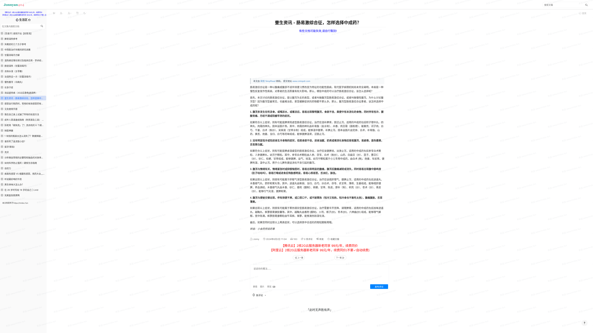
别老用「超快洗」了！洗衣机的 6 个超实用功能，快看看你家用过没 (24, 125)
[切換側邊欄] (53, 13)
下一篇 (339, 258)
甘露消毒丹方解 (11, 55)
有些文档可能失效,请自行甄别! (318, 31)
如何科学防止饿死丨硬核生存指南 (20, 163)
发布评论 (379, 286)
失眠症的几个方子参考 (14, 44)
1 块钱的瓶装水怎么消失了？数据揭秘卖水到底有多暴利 (24, 136)
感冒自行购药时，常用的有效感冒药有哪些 (24, 103)
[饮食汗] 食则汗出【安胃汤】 (18, 33)
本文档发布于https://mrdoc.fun (15, 203)
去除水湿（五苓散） (13, 71)
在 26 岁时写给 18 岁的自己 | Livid (20, 190)
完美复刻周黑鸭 (11, 195)
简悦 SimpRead (267, 81)
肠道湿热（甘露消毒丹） (15, 65)
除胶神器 (8, 130)
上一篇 (300, 258)
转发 (321, 239)
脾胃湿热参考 (10, 38)
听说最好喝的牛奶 (12, 179)
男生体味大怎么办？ (13, 184)
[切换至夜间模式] (84, 13)
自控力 (7, 168)
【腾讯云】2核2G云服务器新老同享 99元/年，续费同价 (23, 12)
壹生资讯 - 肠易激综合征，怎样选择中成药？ (24, 98)
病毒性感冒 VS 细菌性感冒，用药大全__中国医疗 (24, 173)
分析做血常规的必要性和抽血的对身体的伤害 (24, 157)
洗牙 (6, 152)
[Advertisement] (344, 54)
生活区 (23, 19)
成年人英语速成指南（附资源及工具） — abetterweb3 (24, 119)
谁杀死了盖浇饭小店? (14, 141)
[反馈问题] (584, 323)
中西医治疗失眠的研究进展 (16, 49)
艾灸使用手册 (10, 109)
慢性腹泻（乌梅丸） (13, 82)
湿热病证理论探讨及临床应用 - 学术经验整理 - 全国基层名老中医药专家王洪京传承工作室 (24, 60)
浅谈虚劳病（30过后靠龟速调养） (20, 92)
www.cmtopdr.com (301, 81)
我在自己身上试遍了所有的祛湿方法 (21, 114)
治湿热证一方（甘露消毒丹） (18, 76)
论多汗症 (8, 87)
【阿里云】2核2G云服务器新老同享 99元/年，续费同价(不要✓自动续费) (27, 15)
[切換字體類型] (77, 13)
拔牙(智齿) (9, 146)
